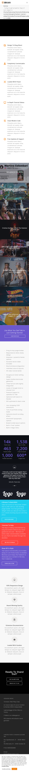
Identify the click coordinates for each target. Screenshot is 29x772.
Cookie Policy (5, 766)
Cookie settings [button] (6, 769)
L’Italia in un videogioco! (12, 715)
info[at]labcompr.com (11, 754)
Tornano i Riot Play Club (12, 702)
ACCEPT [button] (14, 769)
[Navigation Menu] (27, 2)
